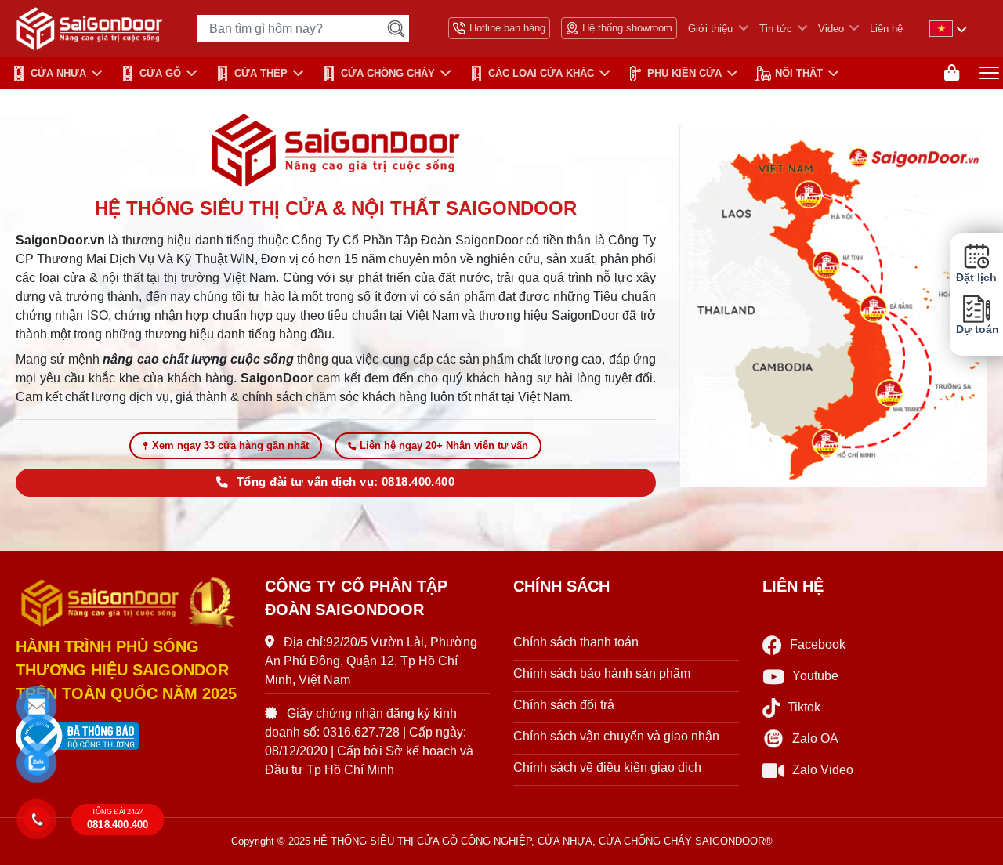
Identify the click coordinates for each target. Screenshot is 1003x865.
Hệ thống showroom (627, 28)
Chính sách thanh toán (576, 642)
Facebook (817, 644)
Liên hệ (886, 28)
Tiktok (804, 707)
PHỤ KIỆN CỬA (684, 73)
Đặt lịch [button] (976, 278)
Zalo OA (815, 738)
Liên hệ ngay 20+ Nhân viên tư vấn (444, 445)
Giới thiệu (710, 28)
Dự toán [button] (976, 330)
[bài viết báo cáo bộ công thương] (128, 736)
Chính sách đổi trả (563, 704)
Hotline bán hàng (507, 28)
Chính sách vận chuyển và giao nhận (616, 736)
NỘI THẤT (799, 73)
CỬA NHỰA (58, 73)
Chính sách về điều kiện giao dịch (607, 767)
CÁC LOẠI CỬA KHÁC (541, 73)
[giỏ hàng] (951, 73)
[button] (36, 706)
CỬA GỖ (160, 73)
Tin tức (775, 28)
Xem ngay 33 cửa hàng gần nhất (230, 445)
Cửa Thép (261, 73)
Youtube (815, 675)
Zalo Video (822, 769)
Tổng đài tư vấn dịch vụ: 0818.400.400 (345, 482)
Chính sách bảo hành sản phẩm (601, 673)
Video (831, 28)
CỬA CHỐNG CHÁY (388, 73)
